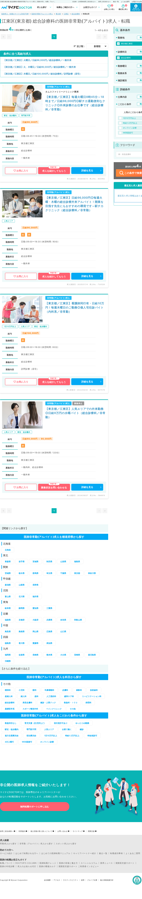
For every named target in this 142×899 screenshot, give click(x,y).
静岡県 (22, 608)
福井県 (35, 596)
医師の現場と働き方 (68, 863)
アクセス (57, 880)
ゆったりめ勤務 (82, 723)
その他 (73, 709)
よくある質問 (125, 1)
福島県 (77, 561)
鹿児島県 (92, 655)
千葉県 (63, 573)
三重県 (49, 608)
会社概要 (47, 880)
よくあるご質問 (133, 853)
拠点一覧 (116, 1)
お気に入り (22, 170)
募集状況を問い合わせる (54, 487)
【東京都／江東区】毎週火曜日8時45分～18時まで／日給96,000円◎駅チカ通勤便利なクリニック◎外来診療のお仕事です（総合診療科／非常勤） (75, 103)
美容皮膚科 (27, 702)
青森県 (8, 561)
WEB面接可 (27, 742)
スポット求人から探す (66, 844)
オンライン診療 (47, 742)
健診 (82, 729)
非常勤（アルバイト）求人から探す (36, 844)
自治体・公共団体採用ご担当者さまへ (84, 1)
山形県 (63, 561)
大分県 (63, 655)
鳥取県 (8, 631)
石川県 (22, 596)
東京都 (58, 14)
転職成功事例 (116, 853)
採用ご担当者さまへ (104, 1)
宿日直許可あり (61, 723)
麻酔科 (79, 690)
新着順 (97, 46)
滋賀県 (8, 620)
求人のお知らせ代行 (26, 866)
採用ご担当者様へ (6, 831)
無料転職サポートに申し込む (34, 806)
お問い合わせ (62, 831)
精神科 (8, 690)
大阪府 (35, 620)
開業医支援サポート (125, 863)
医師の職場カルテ (47, 866)
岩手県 (22, 561)
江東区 (66, 14)
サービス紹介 (6, 853)
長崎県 (35, 655)
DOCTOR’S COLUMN (26, 863)
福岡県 (8, 655)
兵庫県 (49, 620)
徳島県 (8, 643)
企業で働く (67, 729)
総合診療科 (76, 14)
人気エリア (49, 729)
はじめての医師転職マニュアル (55, 853)
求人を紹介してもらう (54, 170)
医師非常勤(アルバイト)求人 (42, 14)
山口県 (63, 631)
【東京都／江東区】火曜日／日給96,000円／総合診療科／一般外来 (37, 60)
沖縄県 (8, 661)
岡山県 (35, 631)
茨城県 (8, 573)
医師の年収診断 (7, 866)
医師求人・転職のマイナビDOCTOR (15, 14)
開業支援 (91, 831)
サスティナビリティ (70, 880)
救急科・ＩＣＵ (71, 702)
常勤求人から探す (8, 844)
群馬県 (35, 573)
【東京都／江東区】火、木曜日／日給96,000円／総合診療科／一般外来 (39, 67)
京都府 (22, 620)
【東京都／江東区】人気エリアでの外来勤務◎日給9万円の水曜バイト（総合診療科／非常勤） (75, 413)
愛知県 (35, 608)
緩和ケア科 (69, 696)
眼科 (34, 690)
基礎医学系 (10, 709)
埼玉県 (49, 573)
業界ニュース (106, 863)
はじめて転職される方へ (26, 853)
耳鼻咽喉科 (49, 690)
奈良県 (63, 620)
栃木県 (22, 573)
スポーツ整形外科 (30, 709)
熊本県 (49, 655)
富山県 (8, 596)
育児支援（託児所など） (35, 723)
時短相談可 (92, 735)
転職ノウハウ (6, 863)
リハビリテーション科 (91, 696)
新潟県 (8, 585)
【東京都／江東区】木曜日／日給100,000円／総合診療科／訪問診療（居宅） (42, 73)
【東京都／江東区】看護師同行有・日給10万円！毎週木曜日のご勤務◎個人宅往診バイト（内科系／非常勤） (74, 307)
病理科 (88, 702)
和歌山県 (78, 620)
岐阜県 (8, 608)
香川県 (22, 643)
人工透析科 (51, 696)
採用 (82, 880)
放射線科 (94, 690)
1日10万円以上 (50, 735)
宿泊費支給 (31, 735)
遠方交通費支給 (11, 735)
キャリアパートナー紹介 (84, 853)
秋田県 (49, 561)
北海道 (8, 550)
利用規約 (22, 831)
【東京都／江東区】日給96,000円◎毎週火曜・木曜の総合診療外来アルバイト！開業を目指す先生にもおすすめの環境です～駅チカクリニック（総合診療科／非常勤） (74, 204)
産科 (36, 696)
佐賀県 (22, 655)
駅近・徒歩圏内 (11, 729)
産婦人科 (9, 696)
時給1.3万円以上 (72, 735)
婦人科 (23, 696)
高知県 (49, 643)
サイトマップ (78, 831)
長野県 (35, 585)
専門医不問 (31, 729)
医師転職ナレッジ (48, 863)
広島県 (49, 631)
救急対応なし (11, 723)
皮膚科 (65, 690)
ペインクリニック (54, 709)
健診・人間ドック (48, 702)
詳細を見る (87, 170)
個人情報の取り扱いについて (41, 831)
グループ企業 (92, 880)
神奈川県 (92, 573)
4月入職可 (9, 742)
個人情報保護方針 (106, 880)
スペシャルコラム (89, 863)
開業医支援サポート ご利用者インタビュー (79, 866)
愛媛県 (35, 643)
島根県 (22, 631)
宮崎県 (77, 655)
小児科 (22, 690)
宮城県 (35, 561)
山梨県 (22, 585)
